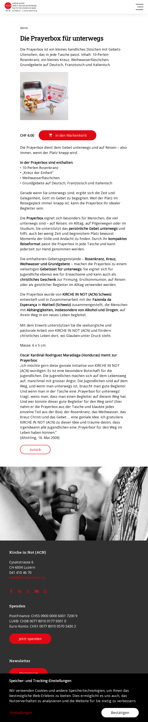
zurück (35, 449)
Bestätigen (120, 712)
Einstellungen (21, 712)
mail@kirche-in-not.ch (27, 577)
